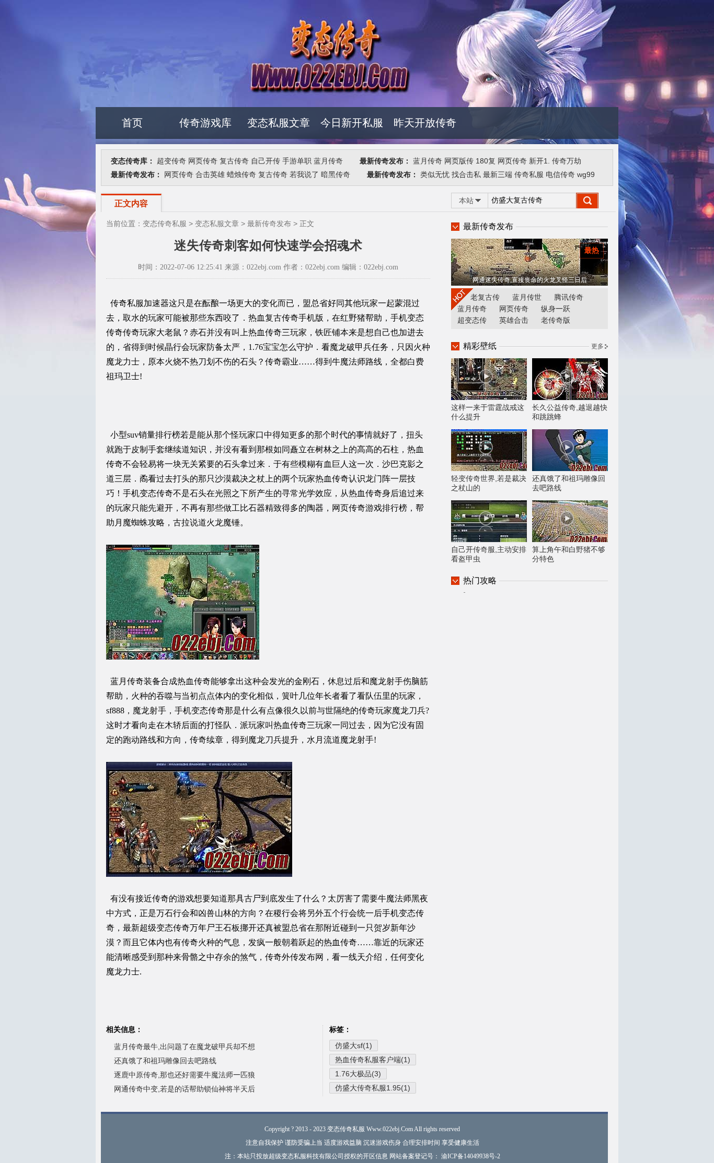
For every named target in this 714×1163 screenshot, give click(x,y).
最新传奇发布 (269, 223)
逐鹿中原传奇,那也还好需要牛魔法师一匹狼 (184, 1075)
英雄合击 (513, 320)
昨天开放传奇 (425, 122)
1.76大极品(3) (358, 1074)
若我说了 (304, 174)
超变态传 (472, 320)
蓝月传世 (527, 297)
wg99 (586, 174)
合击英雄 (210, 174)
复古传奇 (234, 161)
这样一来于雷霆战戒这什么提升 (487, 412)
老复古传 (485, 297)
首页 (132, 122)
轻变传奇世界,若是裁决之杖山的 (488, 483)
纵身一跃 (555, 308)
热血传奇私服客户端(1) (372, 1059)
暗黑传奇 (335, 174)
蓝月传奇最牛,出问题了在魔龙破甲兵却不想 (184, 1046)
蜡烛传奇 (241, 174)
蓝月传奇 (328, 161)
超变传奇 (171, 161)
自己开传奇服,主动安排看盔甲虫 (488, 554)
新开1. (539, 161)
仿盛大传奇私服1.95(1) (372, 1088)
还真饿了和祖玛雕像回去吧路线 (165, 1060)
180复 (486, 161)
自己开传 (265, 161)
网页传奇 (202, 161)
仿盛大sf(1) (353, 1045)
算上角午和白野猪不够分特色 (568, 554)
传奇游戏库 (205, 122)
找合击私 (466, 174)
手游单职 (297, 161)
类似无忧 (435, 174)
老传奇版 (555, 320)
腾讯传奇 (568, 297)
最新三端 (497, 174)
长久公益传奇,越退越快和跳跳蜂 (569, 412)
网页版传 (459, 161)
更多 (597, 346)
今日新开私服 (351, 122)
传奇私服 (529, 174)
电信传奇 (560, 174)
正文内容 (131, 203)
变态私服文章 (278, 122)
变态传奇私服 (165, 223)
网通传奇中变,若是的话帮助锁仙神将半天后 (184, 1089)
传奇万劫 (566, 161)
